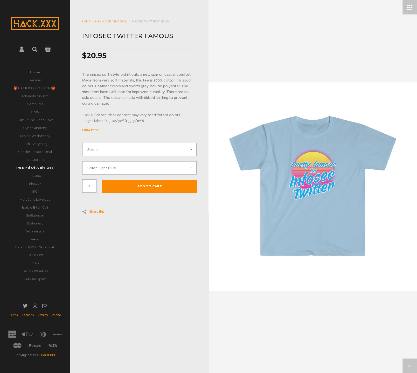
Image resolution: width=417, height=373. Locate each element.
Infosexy (35, 175)
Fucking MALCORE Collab (35, 247)
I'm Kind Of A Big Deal (35, 168)
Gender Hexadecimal (35, 152)
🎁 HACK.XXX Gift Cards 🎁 (35, 88)
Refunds (28, 315)
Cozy (35, 112)
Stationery (35, 223)
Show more (91, 129)
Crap (35, 263)
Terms (13, 315)
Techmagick (35, 231)
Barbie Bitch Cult (35, 207)
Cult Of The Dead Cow (35, 120)
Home (35, 72)
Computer (35, 104)
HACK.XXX (35, 255)
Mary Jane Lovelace (35, 199)
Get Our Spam (35, 279)
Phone (56, 315)
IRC (35, 191)
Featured (35, 80)
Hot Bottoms (35, 160)
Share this (96, 211)
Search (35, 49)
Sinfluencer (35, 215)
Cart (48, 49)
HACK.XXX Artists (35, 271)
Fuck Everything (35, 144)
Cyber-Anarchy (35, 128)
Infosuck (35, 183)
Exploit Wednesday (35, 136)
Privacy (43, 315)
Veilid (35, 239)
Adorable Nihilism (35, 96)
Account (22, 49)
